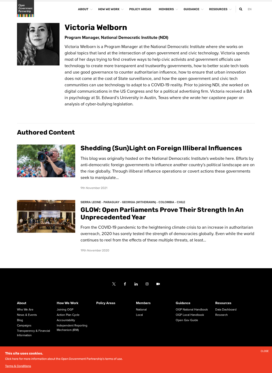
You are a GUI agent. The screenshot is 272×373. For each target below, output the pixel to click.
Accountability (66, 320)
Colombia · (168, 202)
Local (139, 315)
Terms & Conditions (18, 366)
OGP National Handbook (192, 309)
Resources (223, 303)
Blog (20, 320)
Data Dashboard (226, 309)
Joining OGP (65, 309)
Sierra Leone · (92, 202)
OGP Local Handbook (190, 315)
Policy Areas (105, 303)
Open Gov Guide (187, 320)
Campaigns (24, 325)
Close (265, 351)
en (250, 9)
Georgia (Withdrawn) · (140, 202)
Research (221, 315)
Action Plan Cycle (68, 315)
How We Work (67, 303)
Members (143, 303)
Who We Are (25, 309)
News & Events (27, 315)
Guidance (183, 303)
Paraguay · (112, 202)
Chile (181, 202)
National (141, 309)
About (21, 303)
